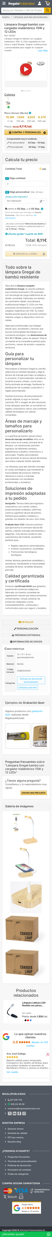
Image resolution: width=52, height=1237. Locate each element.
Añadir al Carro (26, 253)
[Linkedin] (14, 1113)
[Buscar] (47, 10)
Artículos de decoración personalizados (31, 680)
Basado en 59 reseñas (30, 1211)
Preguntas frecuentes (19, 1157)
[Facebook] (19, 1113)
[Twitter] (10, 1113)
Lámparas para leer (27, 687)
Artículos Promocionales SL (32, 1230)
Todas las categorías (18, 1174)
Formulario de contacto (19, 1169)
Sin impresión (14, 200)
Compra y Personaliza (26, 132)
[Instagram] (24, 1113)
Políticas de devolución (19, 1165)
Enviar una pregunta (33, 793)
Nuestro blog (14, 1141)
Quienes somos (16, 1129)
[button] (30, 113)
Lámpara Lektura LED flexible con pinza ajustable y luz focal (34, 1005)
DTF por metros (16, 1137)
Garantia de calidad (17, 1133)
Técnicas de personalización (22, 1161)
